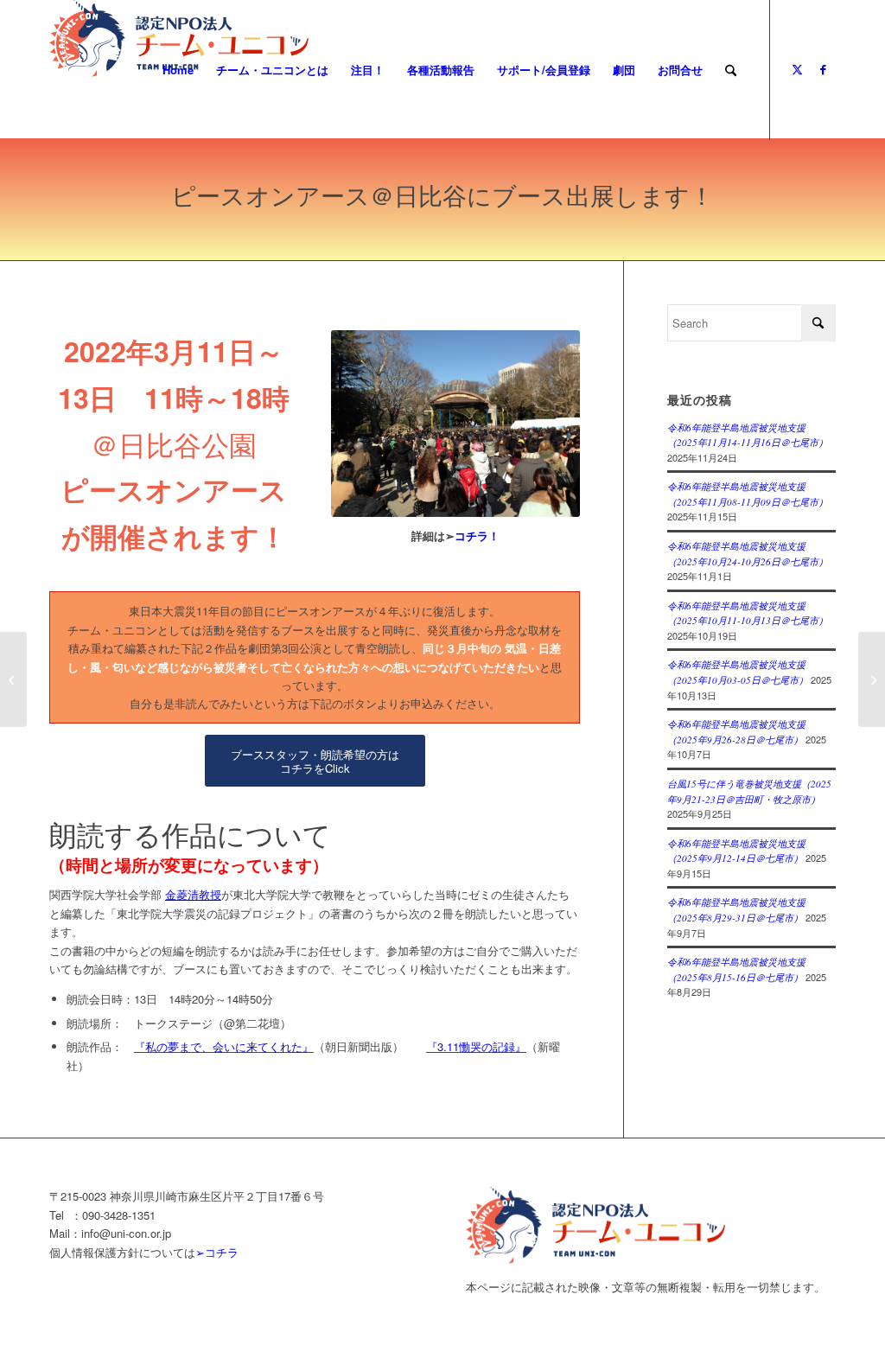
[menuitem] (178, 70)
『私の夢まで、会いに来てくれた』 (224, 1046)
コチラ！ (477, 535)
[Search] (731, 70)
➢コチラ (217, 1252)
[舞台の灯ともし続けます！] (13, 679)
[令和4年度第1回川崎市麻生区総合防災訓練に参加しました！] (871, 679)
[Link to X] (797, 69)
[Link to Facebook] (823, 69)
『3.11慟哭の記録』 (476, 1046)
